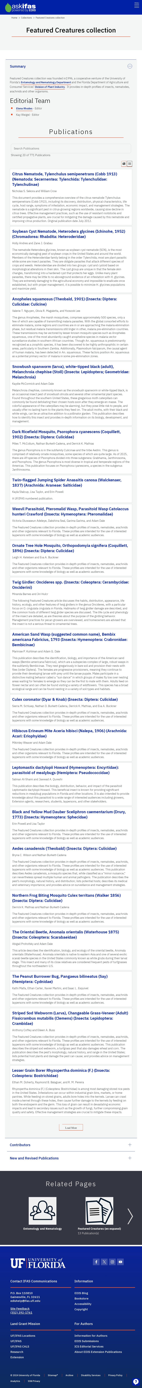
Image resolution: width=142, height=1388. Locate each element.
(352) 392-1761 (21, 1312)
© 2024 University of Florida (25, 1375)
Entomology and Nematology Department (46, 82)
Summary (18, 66)
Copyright (81, 1309)
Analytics (15, 1381)
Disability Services (91, 1375)
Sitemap (52, 1375)
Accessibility (82, 1304)
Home (14, 17)
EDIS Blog (81, 1293)
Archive (69, 1375)
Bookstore (81, 1298)
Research (16, 1352)
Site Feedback (20, 1308)
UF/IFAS (15, 1341)
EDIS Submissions (86, 1341)
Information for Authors (90, 1336)
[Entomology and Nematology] (42, 1211)
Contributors (20, 1144)
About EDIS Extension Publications (98, 1352)
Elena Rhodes (24, 108)
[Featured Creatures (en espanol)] (99, 1211)
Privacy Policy (115, 1375)
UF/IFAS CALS (19, 1346)
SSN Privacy (34, 1381)
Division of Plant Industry (50, 86)
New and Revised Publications (34, 1158)
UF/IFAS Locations (22, 1336)
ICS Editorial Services (88, 1346)
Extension (17, 1357)
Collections (26, 17)
